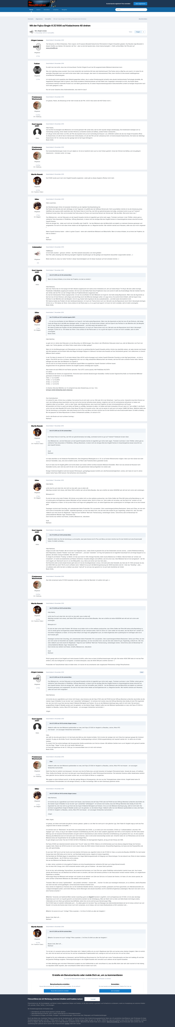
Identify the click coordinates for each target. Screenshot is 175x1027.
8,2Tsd (38, 190)
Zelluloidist (37, 247)
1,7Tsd (38, 215)
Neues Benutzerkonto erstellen (60, 991)
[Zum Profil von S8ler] (37, 206)
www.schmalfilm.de (52, 48)
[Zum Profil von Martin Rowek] (37, 181)
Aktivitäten (47, 9)
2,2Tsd (38, 79)
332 (37, 263)
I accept (93, 999)
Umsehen (56, 9)
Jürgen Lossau (42, 31)
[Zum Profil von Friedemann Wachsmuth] (37, 105)
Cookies (67, 1023)
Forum (31, 9)
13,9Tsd (37, 115)
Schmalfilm (51, 33)
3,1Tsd (38, 56)
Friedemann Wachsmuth (37, 98)
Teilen (130, 32)
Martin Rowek (37, 174)
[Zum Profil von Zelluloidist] (37, 253)
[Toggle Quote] (48, 275)
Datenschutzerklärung (113, 1021)
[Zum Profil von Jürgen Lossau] (32, 32)
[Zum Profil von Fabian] (37, 70)
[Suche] (145, 9)
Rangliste (64, 9)
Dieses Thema (137, 9)
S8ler (37, 199)
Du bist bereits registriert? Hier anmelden (118, 3)
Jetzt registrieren (140, 3)
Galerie (38, 9)
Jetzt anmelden (115, 991)
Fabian (37, 63)
